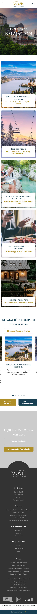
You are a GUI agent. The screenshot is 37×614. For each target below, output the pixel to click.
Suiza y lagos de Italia (18, 565)
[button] (33, 4)
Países (19, 546)
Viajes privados (18, 548)
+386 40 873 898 (18, 518)
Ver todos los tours (7, 402)
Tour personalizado (27, 402)
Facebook (18, 530)
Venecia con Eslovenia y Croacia (18, 568)
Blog (18, 551)
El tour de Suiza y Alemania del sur (18, 579)
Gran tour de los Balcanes (18, 587)
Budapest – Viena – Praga (18, 574)
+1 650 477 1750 (18, 512)
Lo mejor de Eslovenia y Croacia (18, 571)
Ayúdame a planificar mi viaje (18, 449)
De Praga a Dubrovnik (18, 582)
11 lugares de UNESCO (19, 584)
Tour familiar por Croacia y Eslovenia (18, 590)
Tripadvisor (18, 536)
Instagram (19, 533)
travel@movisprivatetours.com (18, 520)
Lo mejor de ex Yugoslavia (18, 562)
